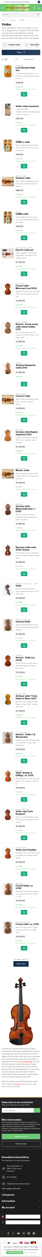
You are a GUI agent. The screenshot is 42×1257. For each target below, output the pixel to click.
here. (19, 1084)
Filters (19, 52)
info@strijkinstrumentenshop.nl (18, 1184)
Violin (18, 585)
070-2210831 (12, 1177)
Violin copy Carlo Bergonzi (24, 812)
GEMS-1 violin (23, 142)
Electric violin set (25, 250)
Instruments (12, 20)
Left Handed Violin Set (25, 69)
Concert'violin (23, 396)
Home (4, 20)
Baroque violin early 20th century (26, 548)
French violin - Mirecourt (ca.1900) (26, 287)
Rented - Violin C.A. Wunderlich (26, 735)
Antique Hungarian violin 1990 (26, 366)
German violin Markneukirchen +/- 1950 (26, 509)
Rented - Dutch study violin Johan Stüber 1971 (27, 327)
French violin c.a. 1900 (27, 924)
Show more (21, 964)
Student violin (23, 178)
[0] (39, 7)
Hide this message (14, 1252)
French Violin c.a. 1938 (24, 886)
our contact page (26, 1061)
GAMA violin (22, 214)
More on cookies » (30, 1253)
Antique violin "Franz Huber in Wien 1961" (26, 697)
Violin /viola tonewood (27, 106)
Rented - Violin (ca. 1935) (25, 658)
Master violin (22, 470)
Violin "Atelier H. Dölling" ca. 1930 (25, 774)
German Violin (23, 621)
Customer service (21, 1136)
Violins (22, 20)
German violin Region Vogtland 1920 (27, 433)
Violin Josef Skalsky (26, 850)
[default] (3, 150)
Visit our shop (21, 1144)
